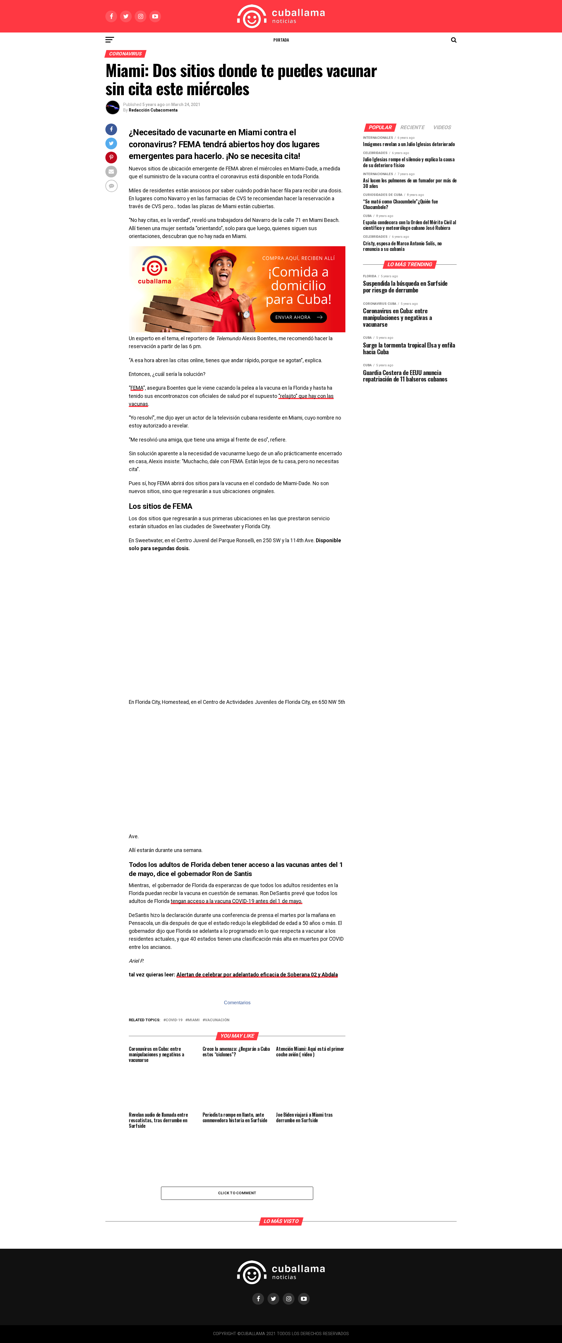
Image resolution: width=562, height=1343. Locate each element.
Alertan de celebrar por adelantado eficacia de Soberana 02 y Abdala (257, 975)
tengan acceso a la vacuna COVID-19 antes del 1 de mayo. (236, 901)
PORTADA (281, 40)
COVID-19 (174, 1020)
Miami (194, 1020)
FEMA (137, 388)
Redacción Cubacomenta (153, 110)
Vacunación (217, 1020)
